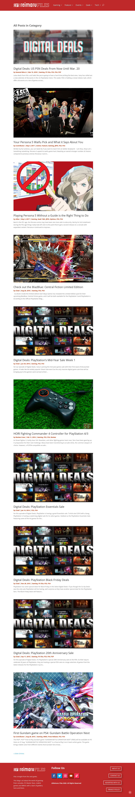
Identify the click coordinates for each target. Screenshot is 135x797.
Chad (17, 291)
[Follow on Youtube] (71, 775)
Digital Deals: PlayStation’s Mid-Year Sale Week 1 (44, 360)
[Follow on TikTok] (76, 775)
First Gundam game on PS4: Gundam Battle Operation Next (52, 733)
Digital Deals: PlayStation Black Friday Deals (41, 580)
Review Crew (20, 437)
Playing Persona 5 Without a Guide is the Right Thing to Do (51, 215)
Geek (88, 5)
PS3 (52, 72)
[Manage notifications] (130, 792)
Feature (68, 5)
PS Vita (48, 72)
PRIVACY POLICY (114, 789)
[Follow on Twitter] (59, 775)
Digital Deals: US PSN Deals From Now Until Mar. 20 (47, 68)
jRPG (56, 146)
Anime (38, 146)
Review (53, 437)
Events (79, 5)
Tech (97, 5)
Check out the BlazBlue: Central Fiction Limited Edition (48, 287)
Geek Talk (41, 219)
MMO (45, 737)
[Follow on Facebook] (53, 775)
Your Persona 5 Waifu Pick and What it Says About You (48, 142)
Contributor (20, 146)
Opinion (53, 219)
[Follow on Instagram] (65, 775)
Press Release (53, 737)
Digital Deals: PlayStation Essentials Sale (39, 507)
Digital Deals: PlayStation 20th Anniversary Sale (44, 653)
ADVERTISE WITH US (112, 783)
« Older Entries (19, 754)
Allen (17, 219)
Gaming (56, 5)
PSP (59, 72)
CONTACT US (115, 775)
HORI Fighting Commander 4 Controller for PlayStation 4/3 (51, 433)
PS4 (56, 72)
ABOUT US (116, 768)
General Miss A (21, 72)
